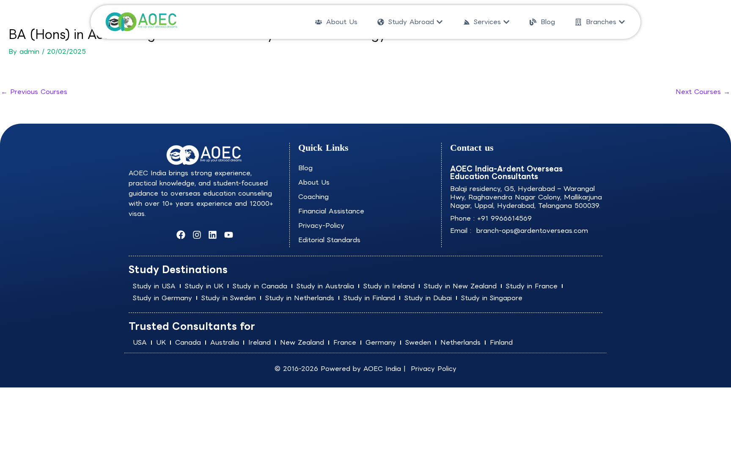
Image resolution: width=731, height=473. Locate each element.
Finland (501, 342)
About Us (314, 182)
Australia (224, 342)
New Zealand (302, 342)
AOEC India (382, 368)
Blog (305, 168)
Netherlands (460, 342)
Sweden (418, 342)
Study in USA (154, 286)
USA (140, 342)
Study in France (532, 286)
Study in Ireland (389, 286)
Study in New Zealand (460, 286)
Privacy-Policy (321, 225)
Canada (188, 342)
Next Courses (703, 91)
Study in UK (204, 286)
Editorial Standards (329, 240)
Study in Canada (260, 286)
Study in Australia (325, 286)
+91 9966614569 (504, 218)
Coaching (313, 196)
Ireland (259, 342)
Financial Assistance (331, 211)
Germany (381, 342)
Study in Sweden (228, 298)
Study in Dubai (428, 298)
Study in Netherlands (299, 298)
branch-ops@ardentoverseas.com (531, 230)
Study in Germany (162, 298)
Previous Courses (34, 91)
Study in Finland (369, 298)
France (344, 342)
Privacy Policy (433, 368)
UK (161, 342)
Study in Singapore (491, 298)
